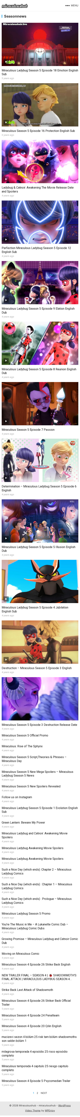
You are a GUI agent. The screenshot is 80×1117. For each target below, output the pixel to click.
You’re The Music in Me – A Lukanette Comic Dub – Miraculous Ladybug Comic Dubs (35, 926)
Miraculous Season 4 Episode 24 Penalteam (30, 1015)
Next (44, 1092)
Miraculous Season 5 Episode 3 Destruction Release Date (39, 725)
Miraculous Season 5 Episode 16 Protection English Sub (38, 131)
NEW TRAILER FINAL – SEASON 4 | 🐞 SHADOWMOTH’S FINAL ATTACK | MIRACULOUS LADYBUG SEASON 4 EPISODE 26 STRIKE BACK (39, 979)
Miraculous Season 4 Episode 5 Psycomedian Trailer (36, 1081)
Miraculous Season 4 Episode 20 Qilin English (31, 1026)
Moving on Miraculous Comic (20, 953)
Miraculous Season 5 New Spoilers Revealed (31, 786)
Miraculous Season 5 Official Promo (25, 735)
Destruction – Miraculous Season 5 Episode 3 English (37, 668)
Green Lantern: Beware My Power (23, 822)
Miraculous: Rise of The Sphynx (22, 746)
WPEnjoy (50, 1110)
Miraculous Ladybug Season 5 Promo (26, 913)
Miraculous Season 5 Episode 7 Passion (28, 429)
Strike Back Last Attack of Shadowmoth (27, 990)
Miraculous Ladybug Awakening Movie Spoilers (32, 848)
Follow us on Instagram (17, 797)
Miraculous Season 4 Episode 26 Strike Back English (36, 964)
